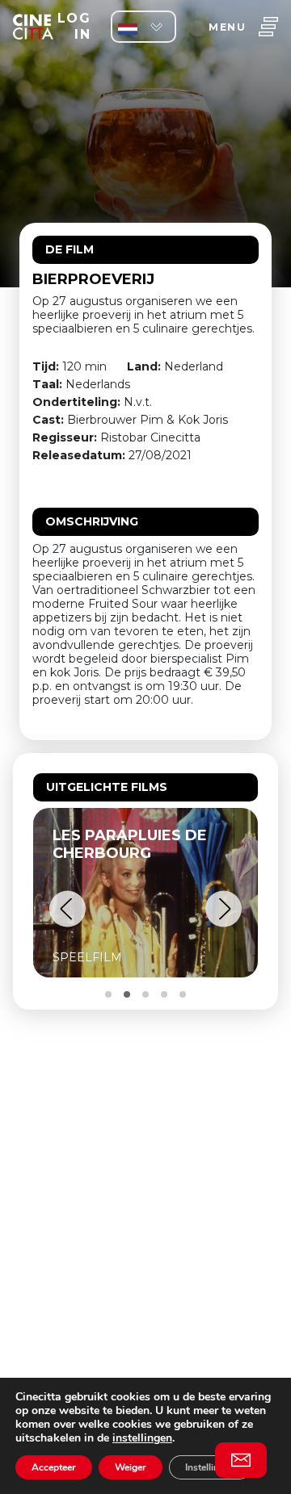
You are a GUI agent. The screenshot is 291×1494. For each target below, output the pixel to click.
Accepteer (54, 1467)
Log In (74, 26)
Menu (227, 27)
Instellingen (210, 1467)
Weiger (130, 1467)
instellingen (142, 1438)
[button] (67, 909)
